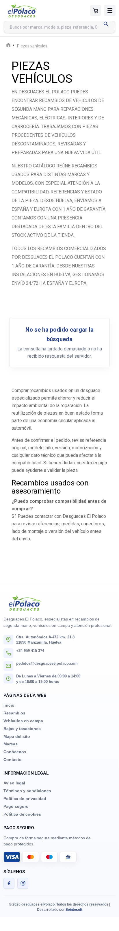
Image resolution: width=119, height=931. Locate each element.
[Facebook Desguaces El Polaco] (8, 883)
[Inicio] (8, 45)
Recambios (14, 713)
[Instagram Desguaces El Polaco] (22, 883)
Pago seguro (16, 806)
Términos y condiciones (27, 790)
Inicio (8, 705)
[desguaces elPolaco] (33, 10)
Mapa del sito (16, 736)
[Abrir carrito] (95, 10)
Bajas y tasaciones (22, 728)
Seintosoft (74, 910)
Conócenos (14, 751)
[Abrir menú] (110, 10)
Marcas (10, 744)
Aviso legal (14, 783)
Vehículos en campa (23, 720)
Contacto (12, 759)
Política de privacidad (24, 798)
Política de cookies (22, 814)
